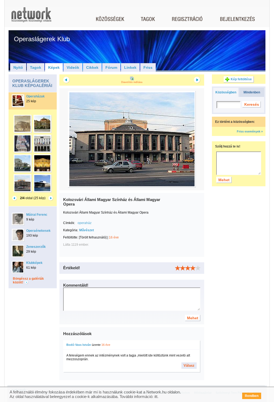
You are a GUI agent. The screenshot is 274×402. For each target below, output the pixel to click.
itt (155, 396)
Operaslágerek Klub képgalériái (32, 83)
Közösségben (225, 92)
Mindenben (251, 92)
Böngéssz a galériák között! (28, 280)
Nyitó (18, 67)
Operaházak (35, 96)
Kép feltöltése (241, 79)
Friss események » (250, 131)
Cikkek (92, 67)
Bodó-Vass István (78, 344)
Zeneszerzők (36, 247)
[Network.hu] (31, 17)
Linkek (130, 67)
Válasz (189, 365)
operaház (85, 223)
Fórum (111, 67)
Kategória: (70, 230)
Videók (73, 67)
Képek (54, 67)
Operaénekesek (38, 231)
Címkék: (69, 223)
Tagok (35, 67)
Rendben (251, 396)
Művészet (86, 230)
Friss (148, 67)
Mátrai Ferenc (36, 215)
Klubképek (34, 263)
